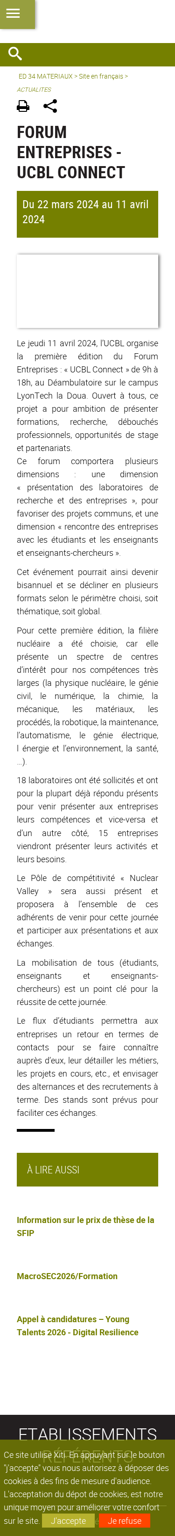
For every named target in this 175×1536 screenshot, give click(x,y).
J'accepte (68, 1520)
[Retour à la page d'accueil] (87, 21)
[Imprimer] (26, 107)
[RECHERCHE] (18, 54)
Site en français (101, 76)
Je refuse (124, 1520)
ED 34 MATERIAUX (46, 76)
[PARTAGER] (53, 107)
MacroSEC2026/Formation (67, 1275)
